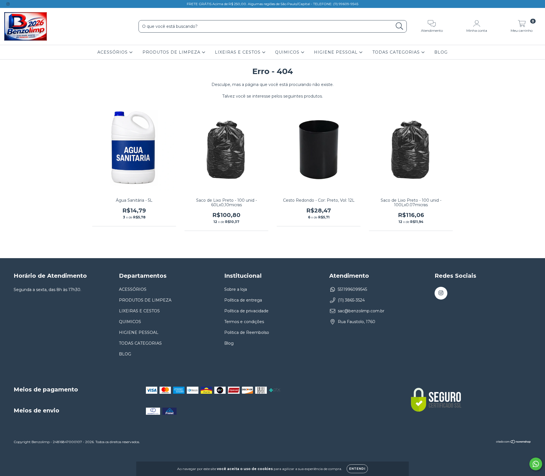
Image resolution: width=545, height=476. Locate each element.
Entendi (357, 469)
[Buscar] (399, 26)
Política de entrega (243, 300)
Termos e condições (244, 321)
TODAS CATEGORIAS (396, 52)
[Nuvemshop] (513, 442)
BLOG (441, 52)
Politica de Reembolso (246, 332)
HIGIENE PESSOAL (336, 52)
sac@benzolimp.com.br (361, 310)
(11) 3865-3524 (351, 300)
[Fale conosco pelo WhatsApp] (535, 464)
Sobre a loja (235, 289)
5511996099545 (352, 289)
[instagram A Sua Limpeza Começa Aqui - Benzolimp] (8, 4)
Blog (229, 343)
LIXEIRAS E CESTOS (238, 52)
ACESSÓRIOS (113, 52)
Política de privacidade (246, 310)
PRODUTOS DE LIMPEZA (172, 52)
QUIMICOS (288, 52)
